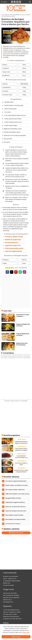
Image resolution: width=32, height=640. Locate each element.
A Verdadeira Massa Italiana (11, 581)
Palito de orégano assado (13, 251)
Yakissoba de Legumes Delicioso (15, 502)
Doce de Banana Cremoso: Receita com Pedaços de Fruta (21, 457)
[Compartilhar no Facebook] (7, 272)
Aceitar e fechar (16, 636)
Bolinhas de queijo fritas (13, 239)
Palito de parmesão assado (14, 248)
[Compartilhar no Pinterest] (16, 272)
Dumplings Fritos (8, 602)
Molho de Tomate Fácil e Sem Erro (15, 506)
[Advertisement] (16, 292)
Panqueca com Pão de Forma (12, 618)
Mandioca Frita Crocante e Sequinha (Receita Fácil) (21, 471)
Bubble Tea (6, 583)
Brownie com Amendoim (10, 576)
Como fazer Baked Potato (11, 610)
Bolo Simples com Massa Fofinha (15, 519)
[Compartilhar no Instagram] (24, 272)
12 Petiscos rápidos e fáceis (14, 237)
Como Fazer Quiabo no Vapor (21, 463)
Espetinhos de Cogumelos (11, 597)
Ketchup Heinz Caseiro (10, 614)
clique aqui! (26, 632)
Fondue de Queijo (8, 585)
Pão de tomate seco (11, 242)
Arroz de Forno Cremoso (12, 523)
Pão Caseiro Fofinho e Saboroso (15, 489)
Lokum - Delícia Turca (9, 578)
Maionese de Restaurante (11, 616)
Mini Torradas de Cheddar (11, 595)
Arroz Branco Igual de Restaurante (15, 481)
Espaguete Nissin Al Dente (13, 498)
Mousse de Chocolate (10, 593)
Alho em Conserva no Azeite (12, 612)
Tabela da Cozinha (17, 533)
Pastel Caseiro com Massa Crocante (16, 485)
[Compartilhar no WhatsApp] (20, 272)
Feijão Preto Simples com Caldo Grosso (17, 494)
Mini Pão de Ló (7, 600)
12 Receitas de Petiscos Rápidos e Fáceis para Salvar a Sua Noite (21, 443)
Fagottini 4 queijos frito (12, 245)
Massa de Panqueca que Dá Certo (15, 511)
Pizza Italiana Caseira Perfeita (14, 515)
